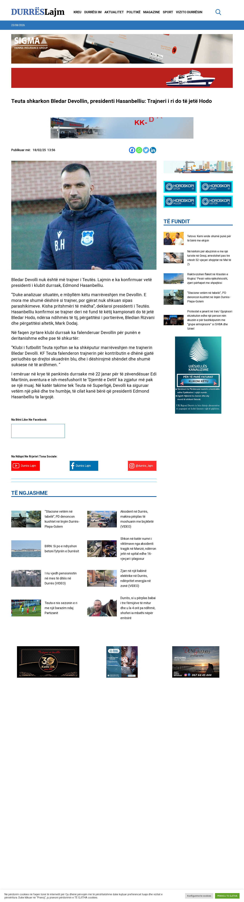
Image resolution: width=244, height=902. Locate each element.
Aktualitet (114, 12)
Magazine (151, 12)
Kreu (77, 12)
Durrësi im (93, 12)
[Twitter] (146, 150)
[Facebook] (132, 150)
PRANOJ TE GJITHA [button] (227, 895)
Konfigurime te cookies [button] (199, 895)
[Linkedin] (153, 150)
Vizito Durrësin (189, 12)
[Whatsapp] (139, 150)
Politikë (133, 12)
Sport (168, 12)
